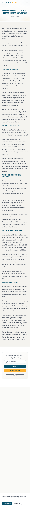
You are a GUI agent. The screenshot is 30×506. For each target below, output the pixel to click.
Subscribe (15, 366)
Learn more (4, 499)
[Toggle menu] (27, 2)
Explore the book (10, 374)
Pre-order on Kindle (15, 370)
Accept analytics (7, 503)
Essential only (17, 503)
